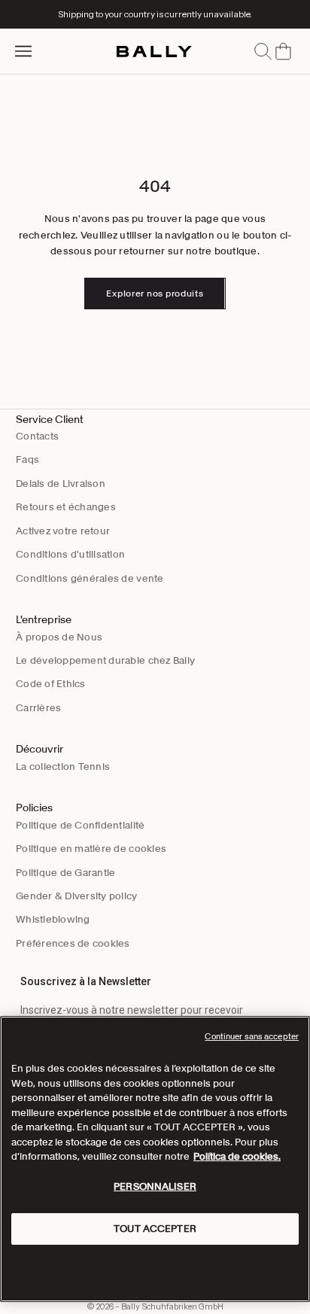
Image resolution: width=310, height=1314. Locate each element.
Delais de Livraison (60, 483)
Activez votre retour (63, 531)
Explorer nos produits (154, 293)
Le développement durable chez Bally (105, 660)
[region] (155, 1159)
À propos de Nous (59, 637)
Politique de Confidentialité (80, 825)
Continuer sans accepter (252, 1036)
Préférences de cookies (73, 943)
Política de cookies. (237, 1156)
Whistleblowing (53, 919)
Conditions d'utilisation (70, 554)
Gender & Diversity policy (77, 896)
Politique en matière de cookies (91, 848)
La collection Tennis (63, 766)
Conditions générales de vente (90, 578)
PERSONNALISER (155, 1186)
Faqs (27, 459)
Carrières (38, 707)
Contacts (37, 436)
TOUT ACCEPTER (155, 1228)
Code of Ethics (51, 683)
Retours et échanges (66, 506)
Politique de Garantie (65, 872)
